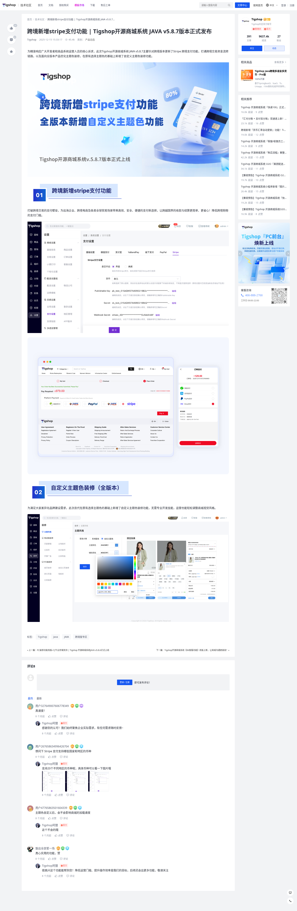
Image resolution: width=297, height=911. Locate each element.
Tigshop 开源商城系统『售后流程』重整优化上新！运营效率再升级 (264, 152)
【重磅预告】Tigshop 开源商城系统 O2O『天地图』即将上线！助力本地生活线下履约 (264, 175)
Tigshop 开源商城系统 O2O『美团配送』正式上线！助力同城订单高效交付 (264, 163)
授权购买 (64, 5)
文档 (50, 5)
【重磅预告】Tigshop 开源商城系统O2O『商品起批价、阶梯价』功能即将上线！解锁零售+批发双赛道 (264, 209)
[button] (272, 5)
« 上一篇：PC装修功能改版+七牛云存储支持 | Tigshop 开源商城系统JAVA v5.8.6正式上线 (68, 650)
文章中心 (242, 5)
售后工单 (105, 5)
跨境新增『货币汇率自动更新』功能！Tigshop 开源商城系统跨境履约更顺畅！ (264, 129)
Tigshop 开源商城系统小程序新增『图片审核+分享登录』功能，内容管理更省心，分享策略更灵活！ (264, 186)
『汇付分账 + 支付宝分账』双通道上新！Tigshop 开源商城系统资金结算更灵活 (264, 118)
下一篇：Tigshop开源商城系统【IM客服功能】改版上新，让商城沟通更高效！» (192, 650)
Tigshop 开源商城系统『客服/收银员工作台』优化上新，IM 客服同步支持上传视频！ (264, 141)
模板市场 (79, 5)
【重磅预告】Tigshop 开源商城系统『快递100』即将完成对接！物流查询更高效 (264, 197)
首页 (40, 5)
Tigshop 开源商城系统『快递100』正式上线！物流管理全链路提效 (264, 107)
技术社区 (40, 19)
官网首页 (258, 5)
